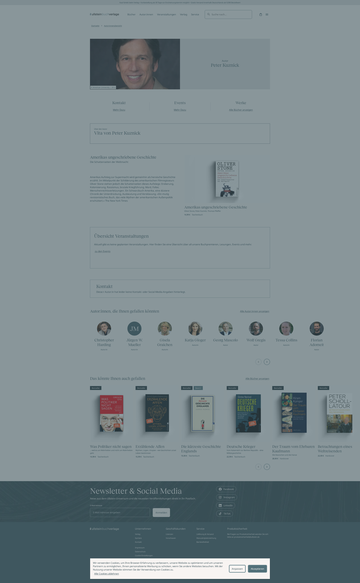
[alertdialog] (180, 568)
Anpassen (237, 568)
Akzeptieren (257, 568)
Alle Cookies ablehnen (106, 573)
